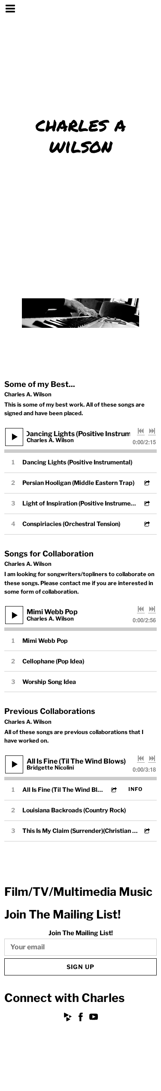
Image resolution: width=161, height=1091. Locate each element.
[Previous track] (141, 431)
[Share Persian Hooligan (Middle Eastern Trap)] (146, 482)
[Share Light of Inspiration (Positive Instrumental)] (146, 503)
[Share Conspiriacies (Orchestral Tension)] (146, 523)
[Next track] (152, 431)
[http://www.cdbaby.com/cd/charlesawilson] (68, 1018)
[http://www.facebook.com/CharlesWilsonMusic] (80, 1018)
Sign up (80, 966)
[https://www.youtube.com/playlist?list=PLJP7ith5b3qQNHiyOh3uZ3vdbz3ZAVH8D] (93, 1018)
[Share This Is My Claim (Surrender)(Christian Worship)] (146, 830)
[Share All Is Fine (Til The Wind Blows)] (113, 789)
